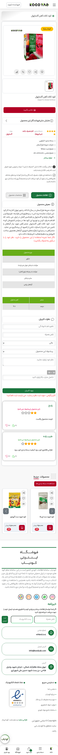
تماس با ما (51, 689)
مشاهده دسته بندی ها (45, 484)
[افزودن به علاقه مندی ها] (39, 498)
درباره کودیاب (50, 694)
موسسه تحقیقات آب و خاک (45, 699)
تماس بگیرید (28, 110)
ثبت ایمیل (5, 620)
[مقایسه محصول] (39, 492)
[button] (36, 72)
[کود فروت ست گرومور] (31, 501)
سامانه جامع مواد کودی (46, 710)
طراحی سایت (22, 720)
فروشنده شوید (14, 5)
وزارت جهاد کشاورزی (48, 705)
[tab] (43, 195)
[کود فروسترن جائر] (10, 527)
